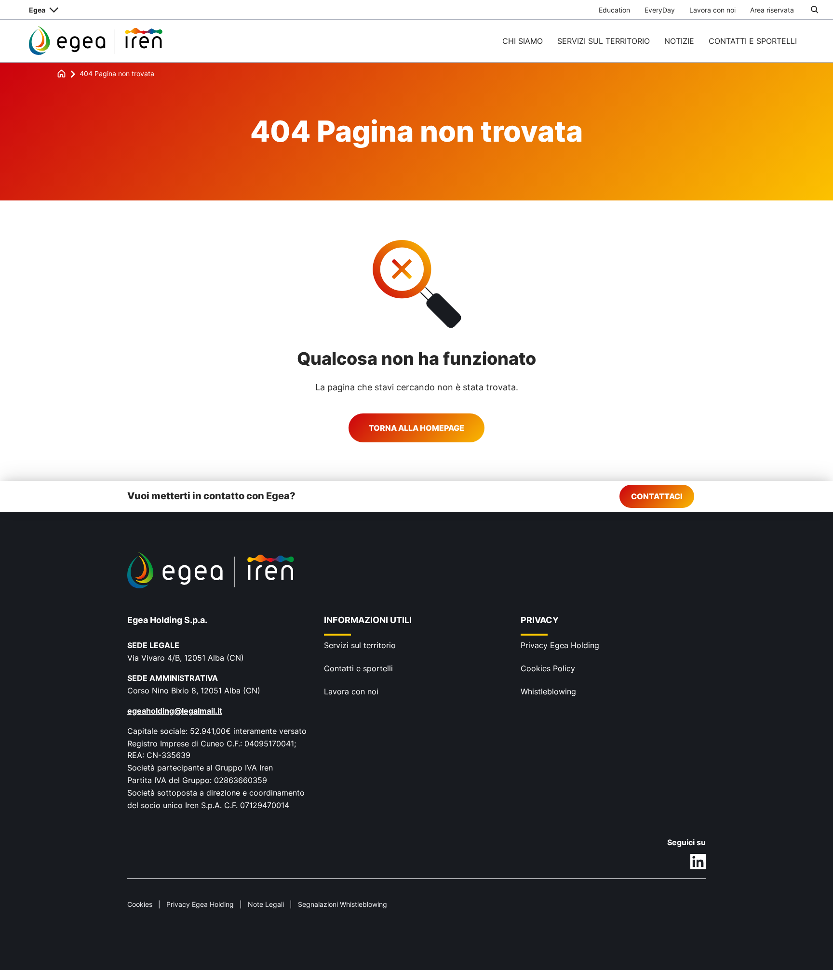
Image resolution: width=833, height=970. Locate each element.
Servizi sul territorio (603, 41)
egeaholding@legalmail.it (174, 711)
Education (614, 10)
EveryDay (660, 10)
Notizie (679, 41)
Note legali (266, 904)
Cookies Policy (548, 668)
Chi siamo (522, 41)
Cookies (139, 904)
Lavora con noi (712, 10)
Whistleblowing (548, 691)
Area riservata (772, 10)
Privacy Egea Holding (560, 645)
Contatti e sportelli (753, 41)
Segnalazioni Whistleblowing (342, 904)
